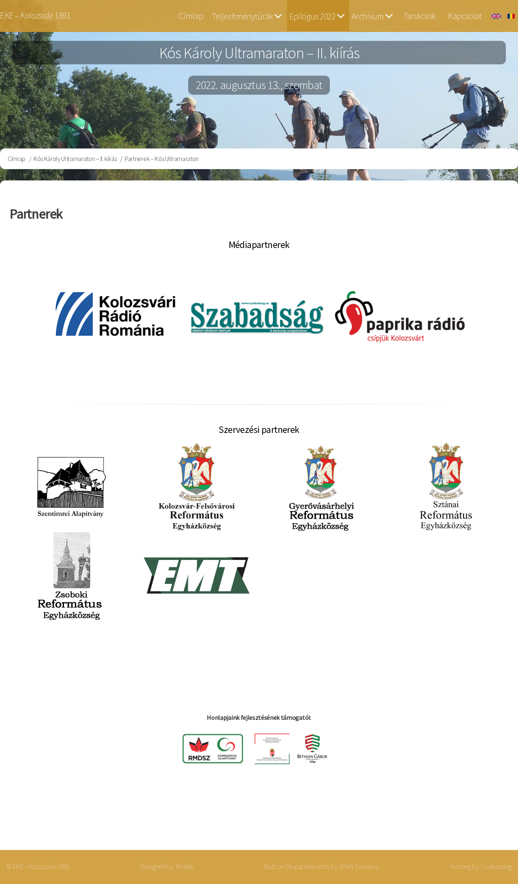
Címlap (191, 16)
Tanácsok (419, 16)
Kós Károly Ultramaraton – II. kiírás (75, 159)
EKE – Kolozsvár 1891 (35, 15)
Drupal (294, 866)
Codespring (496, 866)
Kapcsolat (465, 16)
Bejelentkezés (475, 817)
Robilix (184, 866)
